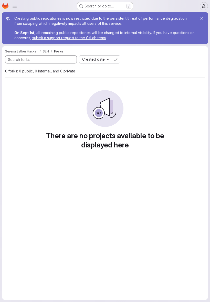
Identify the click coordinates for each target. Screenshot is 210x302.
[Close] (202, 18)
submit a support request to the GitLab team (69, 38)
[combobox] (95, 59)
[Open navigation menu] (14, 6)
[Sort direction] (116, 59)
